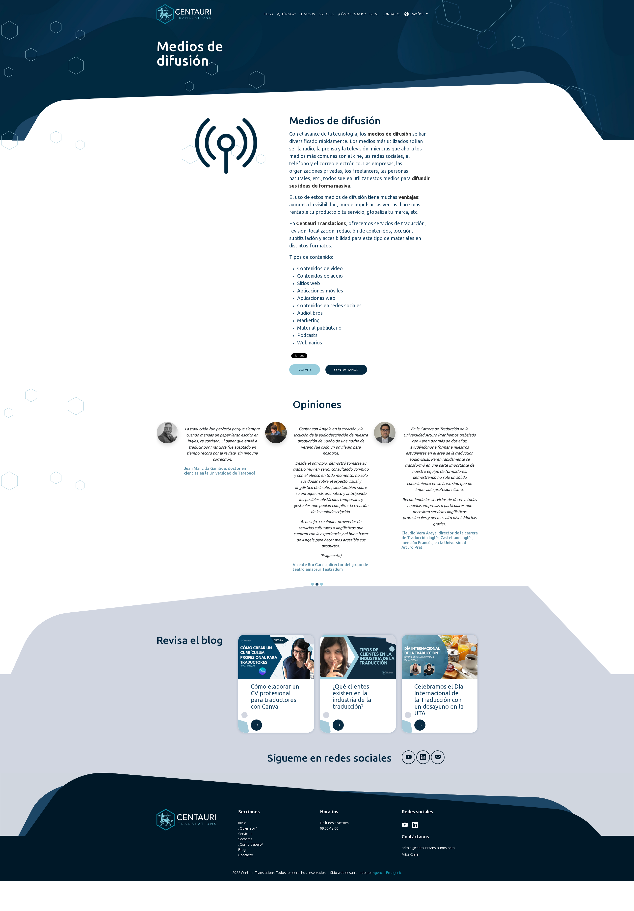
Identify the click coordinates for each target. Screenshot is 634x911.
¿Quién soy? (286, 14)
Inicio (268, 14)
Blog (374, 14)
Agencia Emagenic (387, 873)
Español (417, 14)
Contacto (390, 14)
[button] (312, 584)
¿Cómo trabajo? (352, 14)
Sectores (326, 14)
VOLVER (304, 370)
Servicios (307, 14)
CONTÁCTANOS (346, 370)
